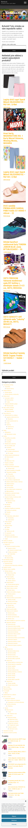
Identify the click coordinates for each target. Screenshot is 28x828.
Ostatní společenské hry (12, 421)
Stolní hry (8, 424)
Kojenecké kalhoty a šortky (14, 630)
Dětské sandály (11, 673)
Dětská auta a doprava (10, 443)
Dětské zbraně (9, 457)
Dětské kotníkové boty (13, 670)
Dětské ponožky (11, 599)
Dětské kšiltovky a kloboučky (12, 394)
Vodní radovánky (10, 476)
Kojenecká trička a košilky (14, 626)
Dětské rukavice (12, 580)
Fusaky (8, 402)
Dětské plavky (9, 596)
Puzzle (7, 423)
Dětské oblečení (7, 390)
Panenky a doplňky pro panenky (12, 508)
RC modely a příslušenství (12, 451)
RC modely (10, 453)
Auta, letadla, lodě (10, 445)
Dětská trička (11, 575)
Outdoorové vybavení (10, 698)
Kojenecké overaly (12, 635)
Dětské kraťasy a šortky (12, 586)
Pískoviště (10, 474)
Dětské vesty (11, 618)
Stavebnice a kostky (10, 535)
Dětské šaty (11, 605)
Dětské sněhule (11, 675)
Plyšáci (8, 527)
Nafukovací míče (10, 461)
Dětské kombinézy (12, 615)
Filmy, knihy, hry (7, 413)
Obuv (6, 647)
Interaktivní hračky (10, 495)
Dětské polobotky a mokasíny (15, 672)
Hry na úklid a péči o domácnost (14, 489)
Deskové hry (11, 426)
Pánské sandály (11, 683)
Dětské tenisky (11, 677)
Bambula (4, 2)
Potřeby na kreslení (12, 552)
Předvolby (14, 824)
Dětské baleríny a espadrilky (14, 664)
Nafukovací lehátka (13, 721)
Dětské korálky (9, 499)
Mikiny (6, 692)
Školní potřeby (8, 556)
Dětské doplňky (10, 577)
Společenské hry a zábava (11, 415)
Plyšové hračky (8, 525)
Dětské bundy (11, 613)
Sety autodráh (11, 449)
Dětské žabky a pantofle (13, 679)
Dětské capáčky (12, 666)
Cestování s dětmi (9, 398)
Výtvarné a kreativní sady (15, 550)
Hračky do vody (11, 478)
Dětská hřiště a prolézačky (12, 466)
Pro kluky (7, 529)
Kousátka (8, 442)
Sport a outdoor (7, 696)
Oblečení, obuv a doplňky (9, 569)
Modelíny (10, 502)
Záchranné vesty (13, 729)
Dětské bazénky (10, 411)
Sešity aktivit (11, 520)
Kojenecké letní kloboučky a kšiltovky (13, 565)
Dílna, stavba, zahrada (8, 407)
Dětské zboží (6, 396)
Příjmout (14, 816)
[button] (25, 801)
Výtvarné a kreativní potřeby (13, 546)
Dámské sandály (12, 653)
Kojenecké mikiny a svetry (14, 634)
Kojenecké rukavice (12, 639)
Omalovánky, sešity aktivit (12, 516)
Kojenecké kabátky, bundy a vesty (16, 628)
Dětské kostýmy (10, 483)
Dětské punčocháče (12, 601)
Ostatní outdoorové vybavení (13, 700)
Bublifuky (8, 506)
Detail (8, 107)
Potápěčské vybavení (13, 723)
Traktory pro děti (10, 531)
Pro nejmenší (8, 533)
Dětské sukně (11, 607)
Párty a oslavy (6, 687)
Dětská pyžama (11, 594)
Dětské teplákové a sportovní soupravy (15, 620)
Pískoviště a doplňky (11, 472)
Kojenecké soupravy (12, 643)
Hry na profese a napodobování (12, 480)
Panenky (8, 512)
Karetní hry (10, 428)
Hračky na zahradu (9, 464)
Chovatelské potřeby (8, 385)
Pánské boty (9, 681)
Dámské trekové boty (13, 656)
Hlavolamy (10, 419)
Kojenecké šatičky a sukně (14, 641)
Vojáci (6, 539)
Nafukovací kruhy (13, 719)
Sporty (6, 708)
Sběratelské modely (11, 434)
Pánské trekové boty (13, 685)
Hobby (4, 430)
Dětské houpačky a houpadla (13, 470)
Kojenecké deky (8, 563)
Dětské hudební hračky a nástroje (14, 481)
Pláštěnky (10, 706)
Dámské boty (9, 649)
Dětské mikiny (11, 590)
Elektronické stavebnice (12, 537)
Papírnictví (7, 514)
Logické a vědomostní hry (12, 417)
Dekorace (8, 523)
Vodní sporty (9, 715)
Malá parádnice (10, 491)
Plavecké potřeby (7, 689)
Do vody (7, 459)
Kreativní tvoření (12, 548)
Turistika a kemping (11, 704)
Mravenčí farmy (10, 388)
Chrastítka (8, 440)
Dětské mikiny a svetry (11, 588)
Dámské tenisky (12, 654)
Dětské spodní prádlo (11, 609)
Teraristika (7, 386)
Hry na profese (9, 487)
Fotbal (9, 712)
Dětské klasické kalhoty (13, 584)
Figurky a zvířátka (9, 462)
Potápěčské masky (14, 725)
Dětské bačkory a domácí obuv (15, 662)
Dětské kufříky (9, 558)
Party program (8, 521)
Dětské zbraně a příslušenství (12, 455)
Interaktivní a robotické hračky (12, 493)
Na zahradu (7, 504)
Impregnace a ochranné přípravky (16, 702)
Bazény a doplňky (9, 409)
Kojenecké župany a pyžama (15, 645)
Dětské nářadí (9, 485)
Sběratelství (8, 432)
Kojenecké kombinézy (13, 632)
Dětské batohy (9, 400)
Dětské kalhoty (8, 392)
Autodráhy (8, 447)
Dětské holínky (11, 668)
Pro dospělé (6, 691)
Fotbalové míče (13, 713)
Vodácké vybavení (12, 727)
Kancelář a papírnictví (8, 542)
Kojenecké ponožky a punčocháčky (16, 637)
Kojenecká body (11, 624)
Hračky (5, 436)
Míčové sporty (9, 710)
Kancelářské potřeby (8, 559)
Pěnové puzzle (9, 405)
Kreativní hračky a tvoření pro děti (13, 497)
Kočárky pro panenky (11, 510)
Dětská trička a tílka (11, 573)
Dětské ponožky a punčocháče (13, 597)
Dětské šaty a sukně (11, 603)
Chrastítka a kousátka (10, 438)
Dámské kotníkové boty (13, 651)
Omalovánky (11, 518)
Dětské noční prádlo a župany (13, 592)
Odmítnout (14, 820)
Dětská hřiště (11, 468)
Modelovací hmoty (10, 500)
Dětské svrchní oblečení (12, 611)
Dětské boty (9, 660)
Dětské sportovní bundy (13, 616)
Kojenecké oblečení (8, 561)
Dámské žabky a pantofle (14, 658)
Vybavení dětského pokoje (11, 404)
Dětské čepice (11, 578)
